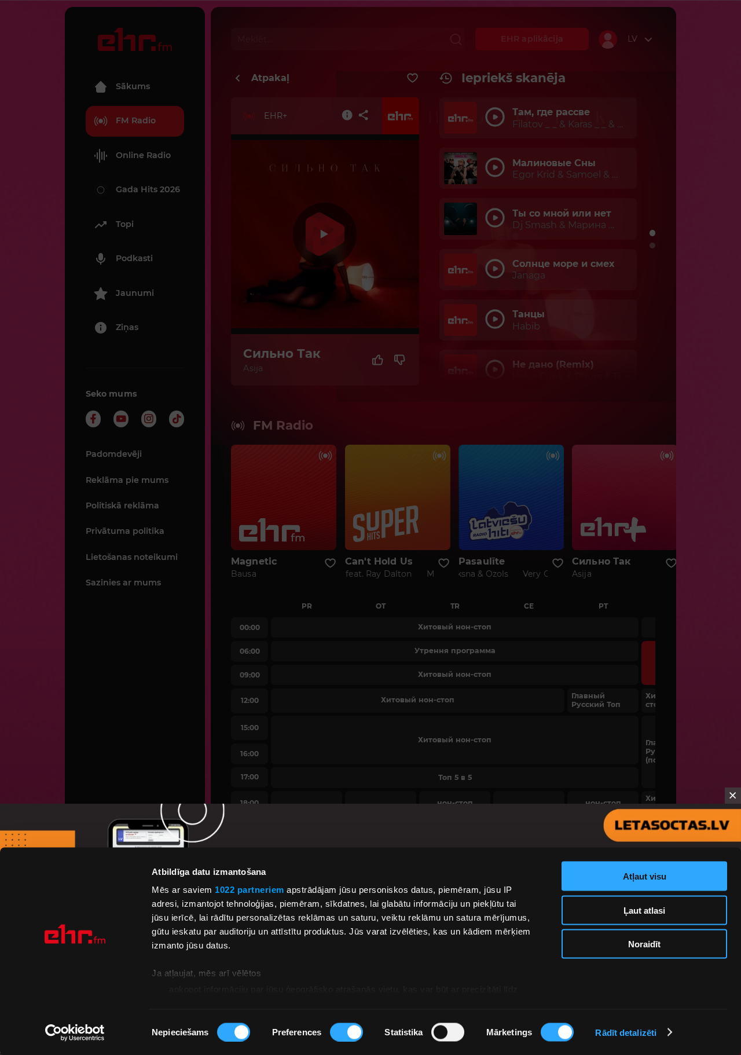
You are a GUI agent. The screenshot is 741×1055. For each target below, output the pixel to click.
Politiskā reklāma (122, 505)
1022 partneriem (249, 890)
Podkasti (134, 258)
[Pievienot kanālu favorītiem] (412, 78)
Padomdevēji (114, 454)
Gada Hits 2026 (148, 189)
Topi (125, 224)
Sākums (133, 86)
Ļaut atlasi (644, 910)
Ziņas (127, 327)
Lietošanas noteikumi (132, 557)
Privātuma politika (125, 531)
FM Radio (136, 120)
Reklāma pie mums (127, 480)
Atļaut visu (644, 876)
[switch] (346, 1032)
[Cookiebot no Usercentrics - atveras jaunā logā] (75, 1032)
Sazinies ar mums (123, 582)
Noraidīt (644, 944)
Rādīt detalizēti (625, 1032)
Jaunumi (135, 293)
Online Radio (143, 155)
